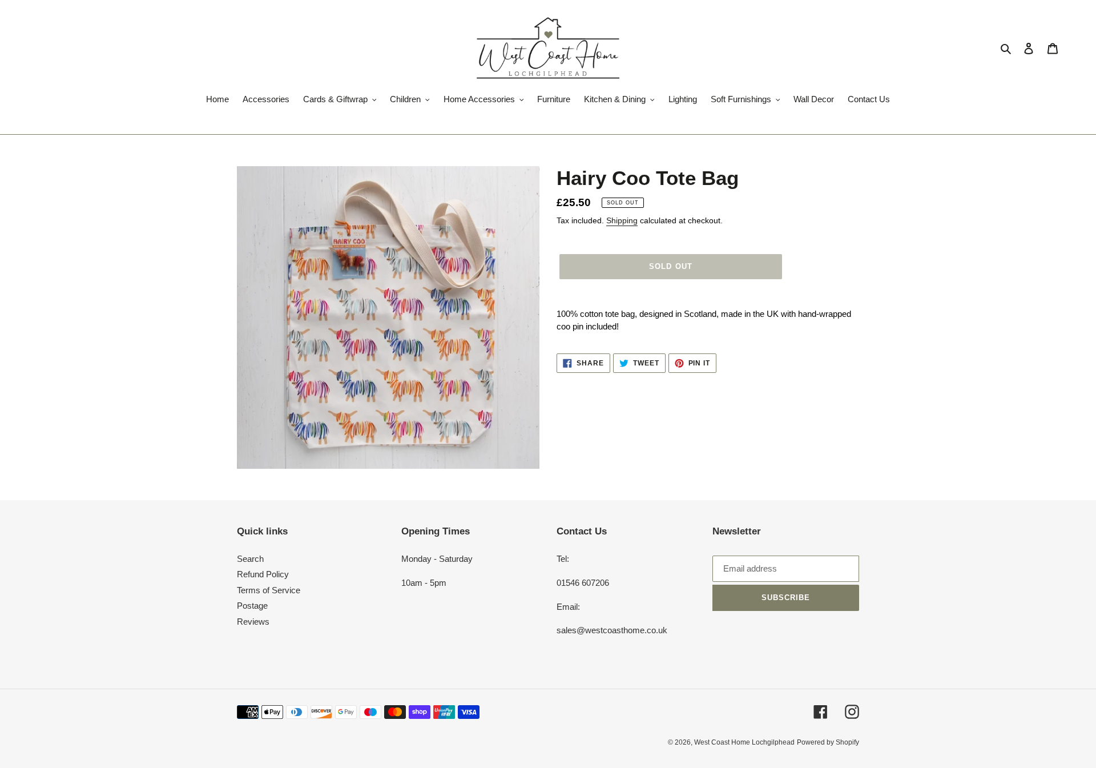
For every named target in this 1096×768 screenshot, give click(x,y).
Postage (252, 605)
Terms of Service (268, 590)
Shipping (622, 220)
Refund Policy (263, 574)
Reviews (253, 621)
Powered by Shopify (828, 742)
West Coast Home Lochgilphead (744, 742)
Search (250, 559)
